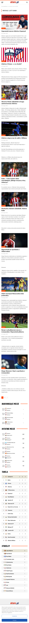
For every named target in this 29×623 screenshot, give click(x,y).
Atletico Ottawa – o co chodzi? (11, 64)
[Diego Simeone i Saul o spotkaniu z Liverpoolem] (14, 362)
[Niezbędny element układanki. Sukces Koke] (14, 199)
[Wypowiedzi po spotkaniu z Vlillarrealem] (14, 240)
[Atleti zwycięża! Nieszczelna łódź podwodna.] (14, 284)
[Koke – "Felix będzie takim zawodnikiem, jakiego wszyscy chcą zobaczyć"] (14, 169)
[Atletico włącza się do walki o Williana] (14, 129)
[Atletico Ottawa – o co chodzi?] (14, 55)
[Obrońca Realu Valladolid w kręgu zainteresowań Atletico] (14, 92)
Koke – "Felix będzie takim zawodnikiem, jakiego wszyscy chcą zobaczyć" (13, 180)
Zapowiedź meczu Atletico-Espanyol (13, 31)
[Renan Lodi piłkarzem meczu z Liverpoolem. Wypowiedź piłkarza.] (14, 321)
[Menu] (2, 2)
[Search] (27, 2)
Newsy (3, 28)
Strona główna (4, 6)
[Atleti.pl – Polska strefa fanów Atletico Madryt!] (14, 2)
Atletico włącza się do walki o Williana (14, 138)
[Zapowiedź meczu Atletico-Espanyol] (14, 22)
